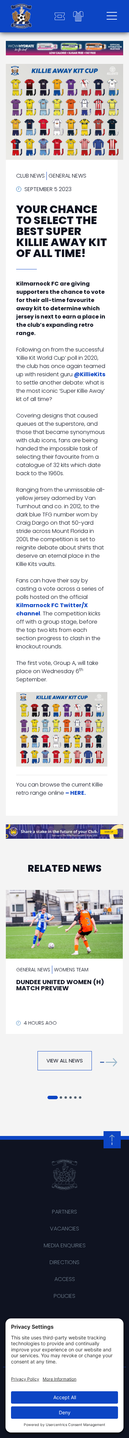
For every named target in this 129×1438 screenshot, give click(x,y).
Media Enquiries (65, 1245)
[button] (109, 1062)
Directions (64, 1262)
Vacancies (64, 1229)
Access (64, 1279)
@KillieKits (89, 374)
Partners (64, 1212)
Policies (64, 1296)
